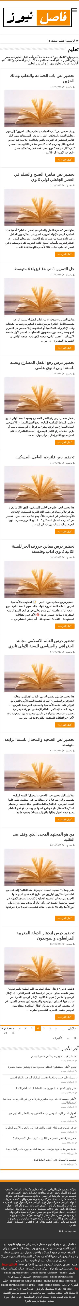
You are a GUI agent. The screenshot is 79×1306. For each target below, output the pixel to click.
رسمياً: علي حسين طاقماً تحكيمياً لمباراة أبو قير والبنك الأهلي (43, 1077)
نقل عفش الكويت (45, 1215)
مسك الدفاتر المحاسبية (36, 1296)
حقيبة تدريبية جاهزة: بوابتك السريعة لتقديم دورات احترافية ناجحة (41, 1149)
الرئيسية (71, 40)
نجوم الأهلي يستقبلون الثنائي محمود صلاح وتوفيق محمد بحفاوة (42, 1066)
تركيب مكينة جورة (41, 1218)
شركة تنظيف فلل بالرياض (62, 1189)
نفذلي (72, 1224)
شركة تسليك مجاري (22, 1215)
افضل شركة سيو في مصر (51, 1212)
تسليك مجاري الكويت (64, 1218)
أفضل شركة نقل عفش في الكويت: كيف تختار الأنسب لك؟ (45, 1138)
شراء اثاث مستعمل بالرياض (42, 1208)
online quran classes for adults (18, 1284)
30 (75, 1037)
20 (5, 1032)
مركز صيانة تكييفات (36, 1268)
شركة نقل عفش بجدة (63, 1296)
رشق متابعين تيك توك (61, 1268)
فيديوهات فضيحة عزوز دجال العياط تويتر (55, 1159)
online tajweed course (16, 1272)
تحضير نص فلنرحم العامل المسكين (45, 457)
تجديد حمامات (68, 1221)
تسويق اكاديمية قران (19, 1276)
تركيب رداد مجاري (19, 1218)
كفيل (10, 1221)
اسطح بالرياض (68, 1208)
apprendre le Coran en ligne (26, 1280)
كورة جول (16, 1296)
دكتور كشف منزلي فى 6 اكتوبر (42, 1221)
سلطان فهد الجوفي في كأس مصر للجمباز (54, 1056)
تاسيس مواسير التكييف (15, 1292)
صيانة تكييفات (16, 1268)
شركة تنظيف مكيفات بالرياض (30, 1189)
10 (13, 1032)
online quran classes (61, 1276)
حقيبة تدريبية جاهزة (35, 1300)
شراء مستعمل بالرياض (48, 1288)
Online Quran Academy (44, 1272)
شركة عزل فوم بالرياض (46, 1202)
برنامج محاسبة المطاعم (27, 1195)
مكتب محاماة (54, 1292)
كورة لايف (28, 1288)
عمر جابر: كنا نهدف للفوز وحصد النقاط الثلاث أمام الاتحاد (46, 1088)
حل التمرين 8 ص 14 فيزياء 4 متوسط (44, 269)
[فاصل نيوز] (39, 16)
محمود (69, 86)
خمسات (19, 1221)
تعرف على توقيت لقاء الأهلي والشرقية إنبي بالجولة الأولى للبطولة (41, 1127)
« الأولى (72, 1028)
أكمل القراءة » (65, 159)
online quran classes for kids (60, 1280)
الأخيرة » (58, 1037)
